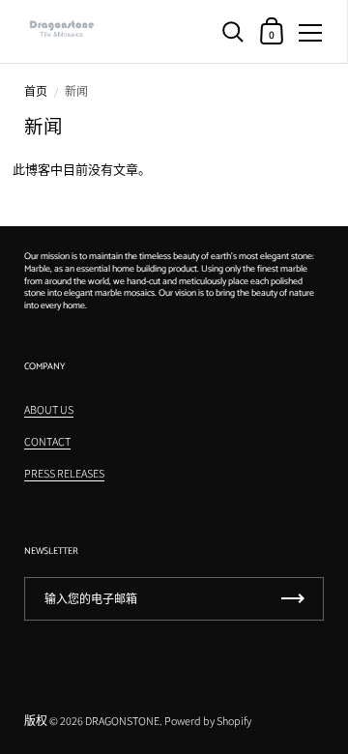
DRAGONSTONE (122, 720)
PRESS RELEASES (64, 473)
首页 (35, 91)
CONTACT (47, 441)
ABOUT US (48, 409)
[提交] (292, 599)
